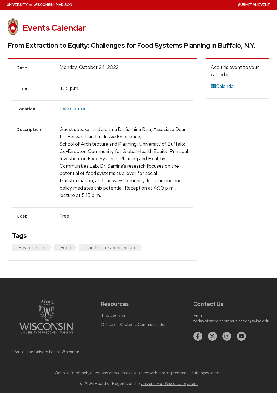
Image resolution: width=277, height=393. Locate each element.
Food (66, 247)
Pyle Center (73, 109)
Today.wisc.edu (115, 315)
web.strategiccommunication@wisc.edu (186, 373)
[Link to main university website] (46, 334)
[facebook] (198, 336)
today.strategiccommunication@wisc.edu (231, 321)
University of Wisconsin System (169, 383)
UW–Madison (39, 4)
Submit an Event (254, 4)
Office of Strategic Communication (134, 324)
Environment (32, 247)
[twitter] (212, 336)
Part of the (46, 351)
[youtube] (241, 336)
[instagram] (227, 336)
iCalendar (225, 86)
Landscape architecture (111, 247)
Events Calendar (54, 28)
